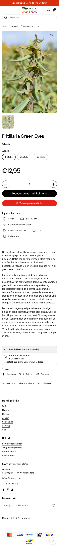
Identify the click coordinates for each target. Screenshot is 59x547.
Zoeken (5, 417)
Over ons (6, 410)
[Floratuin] (29, 10)
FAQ (4, 406)
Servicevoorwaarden (12, 443)
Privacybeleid (8, 455)
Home (4, 26)
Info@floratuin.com (11, 478)
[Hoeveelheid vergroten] (53, 184)
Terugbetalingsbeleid (12, 447)
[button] (54, 10)
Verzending (18, 383)
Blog (4, 429)
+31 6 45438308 (10, 483)
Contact (6, 414)
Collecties (15, 26)
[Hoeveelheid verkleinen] (5, 184)
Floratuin (25, 518)
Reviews (6, 425)
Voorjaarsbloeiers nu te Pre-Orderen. (29, 3)
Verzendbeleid (9, 451)
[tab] (16, 358)
